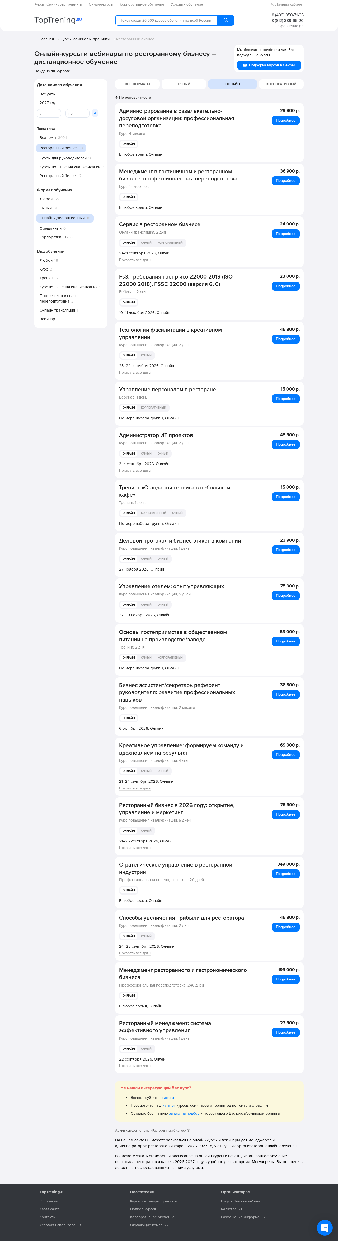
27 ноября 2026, (141, 569)
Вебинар (47, 319)
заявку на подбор (184, 1113)
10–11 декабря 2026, (144, 312)
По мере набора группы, (149, 418)
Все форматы (137, 84)
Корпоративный (54, 237)
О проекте (49, 1201)
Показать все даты (135, 260)
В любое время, (140, 154)
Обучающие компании (149, 1225)
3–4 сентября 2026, (144, 463)
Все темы (48, 137)
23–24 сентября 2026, (146, 365)
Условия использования (61, 1225)
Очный (46, 208)
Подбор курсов (143, 1209)
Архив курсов (126, 1130)
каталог (168, 1105)
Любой (46, 199)
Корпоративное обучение (152, 1217)
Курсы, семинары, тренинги (85, 39)
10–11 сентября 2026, (145, 253)
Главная (46, 39)
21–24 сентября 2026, (146, 781)
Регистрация (232, 1209)
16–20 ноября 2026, (144, 615)
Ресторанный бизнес (58, 175)
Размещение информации (243, 1217)
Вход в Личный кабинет (241, 1201)
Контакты (47, 1217)
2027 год (48, 102)
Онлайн (129, 144)
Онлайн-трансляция (57, 310)
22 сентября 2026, (143, 1059)
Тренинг (47, 278)
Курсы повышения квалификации (70, 167)
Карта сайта (49, 1209)
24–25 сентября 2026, (146, 946)
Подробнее (285, 120)
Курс (44, 269)
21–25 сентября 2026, (146, 841)
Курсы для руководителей (63, 158)
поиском (166, 1097)
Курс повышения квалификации (68, 287)
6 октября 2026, (141, 728)
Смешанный (51, 228)
